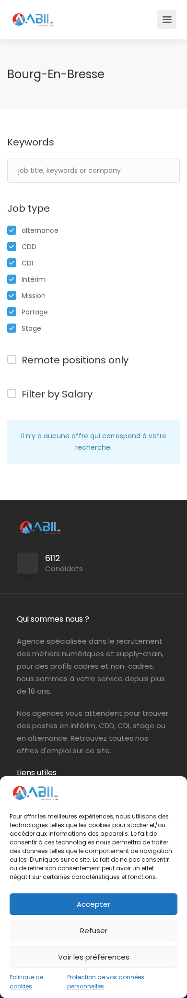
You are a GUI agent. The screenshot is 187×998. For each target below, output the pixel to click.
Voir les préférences (93, 957)
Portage (35, 312)
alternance (40, 230)
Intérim (34, 279)
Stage (31, 328)
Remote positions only (75, 360)
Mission (34, 295)
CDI (27, 263)
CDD (29, 246)
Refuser (93, 931)
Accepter (93, 904)
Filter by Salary (57, 394)
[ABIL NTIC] (33, 14)
